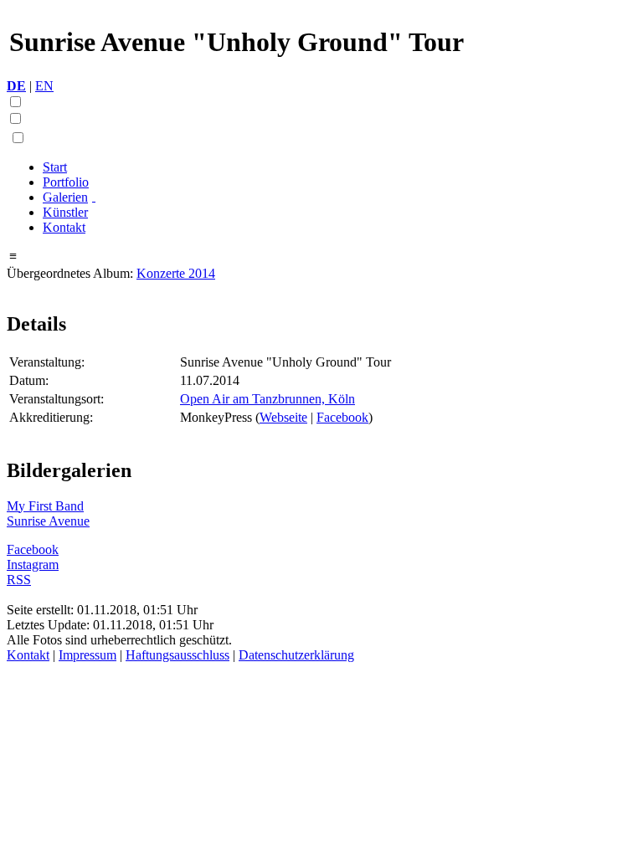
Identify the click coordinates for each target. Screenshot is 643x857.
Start (55, 167)
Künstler (65, 212)
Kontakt (64, 227)
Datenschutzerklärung (296, 655)
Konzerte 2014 (175, 273)
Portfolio (66, 182)
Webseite (283, 417)
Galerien (65, 197)
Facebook (342, 417)
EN (44, 86)
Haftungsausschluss (177, 655)
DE (16, 86)
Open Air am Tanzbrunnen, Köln (267, 399)
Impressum (87, 655)
